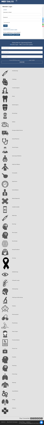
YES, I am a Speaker (8, 34)
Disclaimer (28, 422)
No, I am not (16, 34)
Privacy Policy (21, 422)
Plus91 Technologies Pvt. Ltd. (29, 423)
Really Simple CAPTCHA (24, 60)
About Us (3, 422)
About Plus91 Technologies (12, 422)
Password (5, 17)
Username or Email (7, 12)
